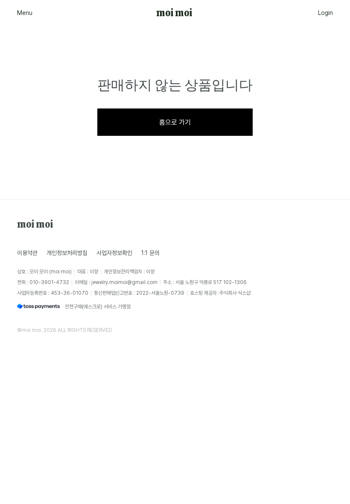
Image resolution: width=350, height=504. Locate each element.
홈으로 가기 (175, 122)
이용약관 (27, 253)
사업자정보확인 (114, 253)
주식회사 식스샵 (235, 292)
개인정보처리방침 (67, 253)
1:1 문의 (150, 253)
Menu (24, 13)
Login (325, 13)
